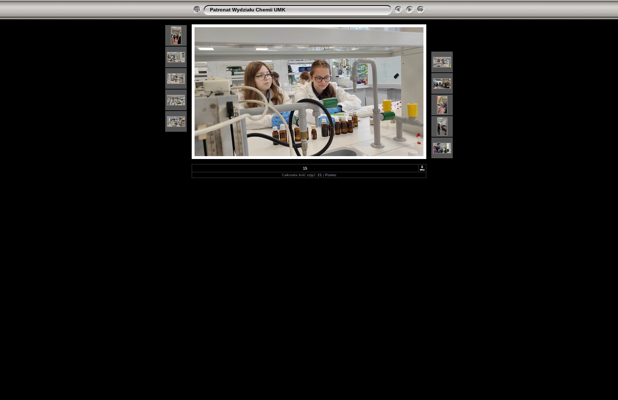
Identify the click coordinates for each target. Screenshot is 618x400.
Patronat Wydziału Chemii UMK (247, 10)
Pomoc (331, 175)
